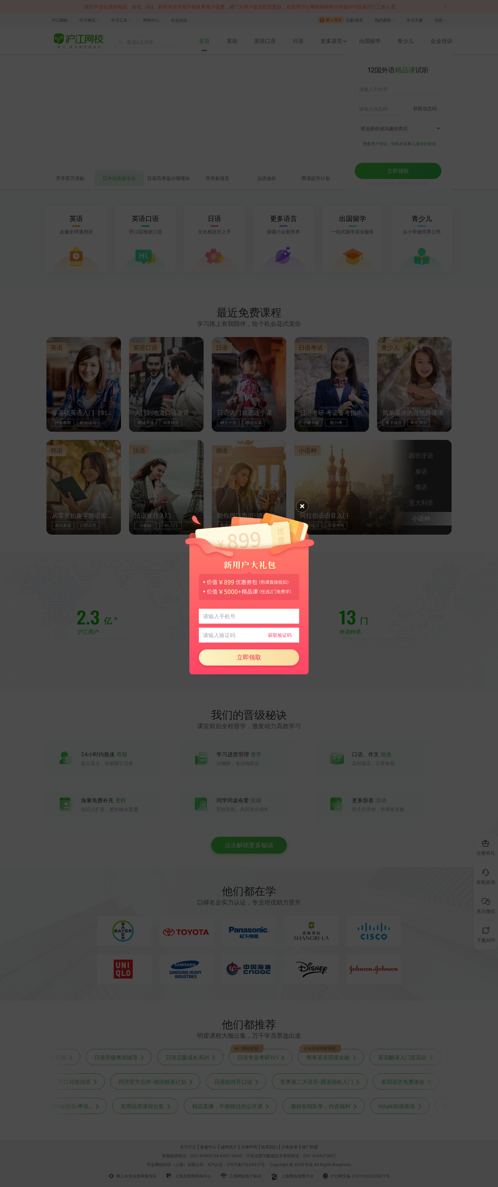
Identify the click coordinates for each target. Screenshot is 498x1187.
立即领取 (249, 657)
